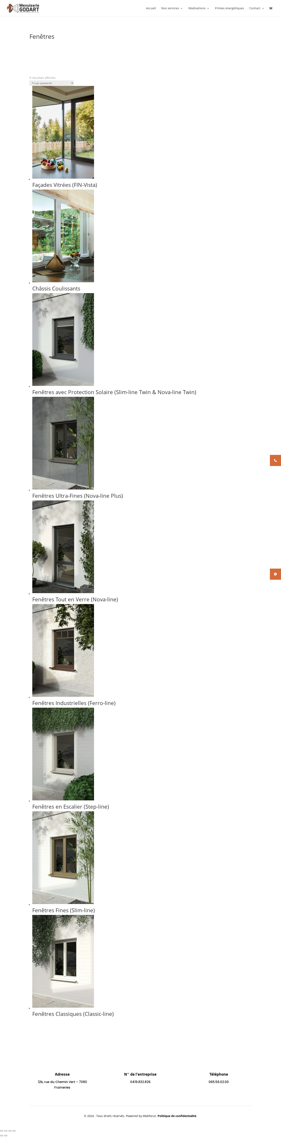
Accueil (151, 8)
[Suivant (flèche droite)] (5, 1135)
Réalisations (197, 8)
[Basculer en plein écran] (5, 1130)
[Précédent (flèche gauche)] (1, 1135)
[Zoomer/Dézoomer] (1, 1130)
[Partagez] (10, 1130)
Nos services (170, 8)
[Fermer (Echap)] (14, 1130)
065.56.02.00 (219, 1082)
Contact (254, 8)
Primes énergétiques (229, 8)
